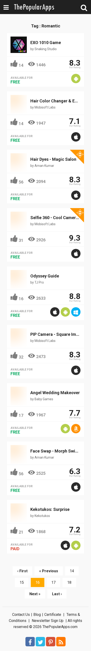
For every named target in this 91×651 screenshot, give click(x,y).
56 (21, 182)
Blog (37, 614)
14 (21, 65)
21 (21, 532)
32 (21, 357)
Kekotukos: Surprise (50, 509)
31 (21, 240)
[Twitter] (40, 641)
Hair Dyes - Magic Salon (53, 159)
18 (69, 582)
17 (21, 415)
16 (21, 298)
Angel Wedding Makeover (55, 392)
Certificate (52, 614)
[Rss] (61, 641)
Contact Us (21, 614)
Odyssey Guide (44, 275)
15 (22, 582)
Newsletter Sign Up (47, 620)
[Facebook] (30, 641)
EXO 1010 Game (45, 42)
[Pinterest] (50, 641)
